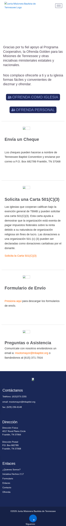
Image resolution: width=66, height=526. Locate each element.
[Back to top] (33, 518)
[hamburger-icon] (58, 5)
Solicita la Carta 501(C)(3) (21, 255)
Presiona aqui (13, 301)
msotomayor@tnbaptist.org (31, 353)
